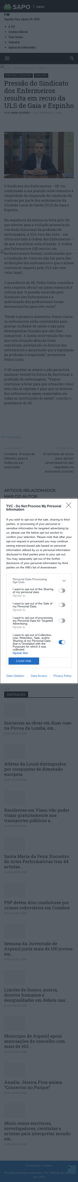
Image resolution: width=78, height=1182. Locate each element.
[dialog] (39, 591)
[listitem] (39, 581)
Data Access (39, 675)
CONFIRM (23, 661)
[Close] (70, 506)
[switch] (62, 591)
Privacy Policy (62, 675)
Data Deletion (15, 675)
